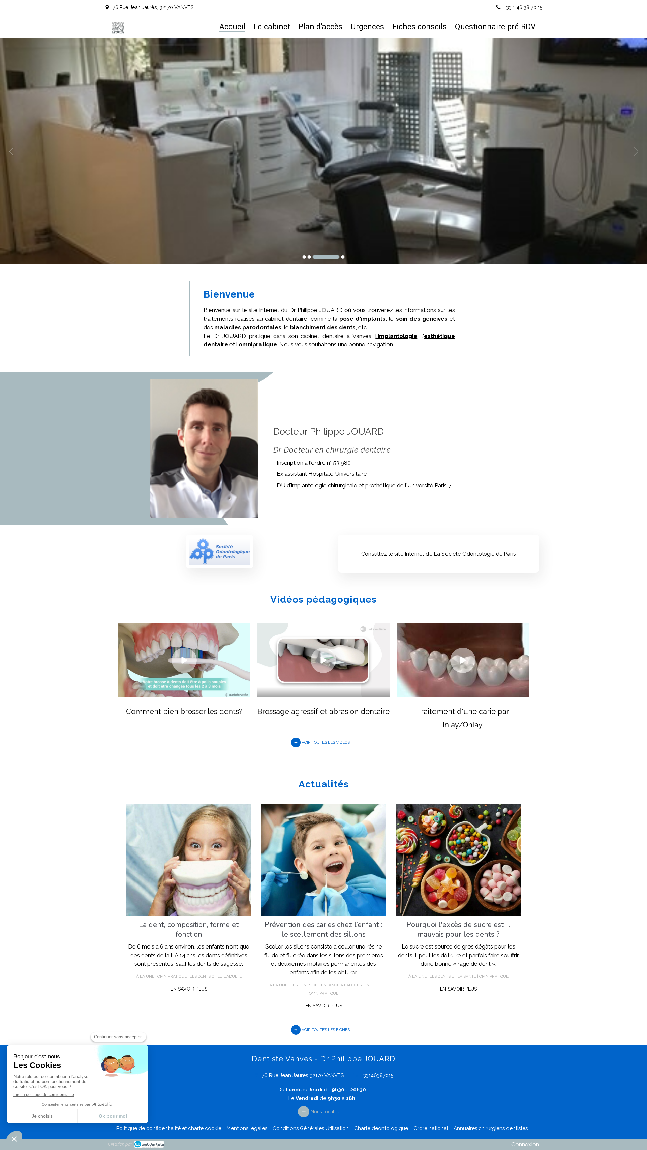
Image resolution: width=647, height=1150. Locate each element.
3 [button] (326, 257)
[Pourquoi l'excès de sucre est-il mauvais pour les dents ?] (458, 860)
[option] (323, 151)
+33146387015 (377, 1075)
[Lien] (219, 551)
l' (396, 336)
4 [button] (343, 257)
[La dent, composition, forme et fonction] (188, 860)
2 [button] (309, 257)
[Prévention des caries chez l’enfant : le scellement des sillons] (323, 860)
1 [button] (304, 257)
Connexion (525, 1144)
